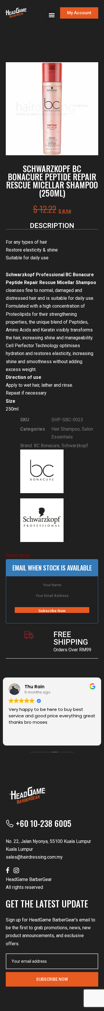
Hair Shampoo (65, 429)
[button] (51, 15)
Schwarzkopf (75, 445)
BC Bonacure (47, 445)
